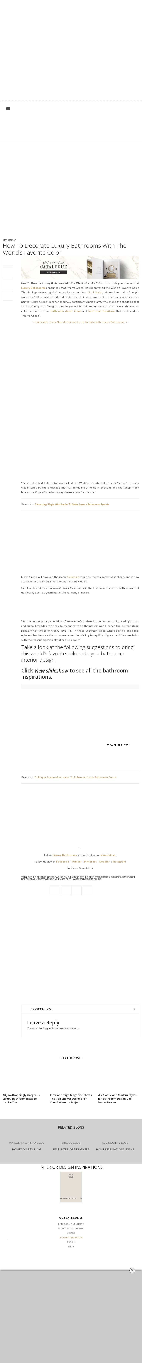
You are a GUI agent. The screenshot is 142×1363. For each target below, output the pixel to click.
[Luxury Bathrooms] (71, 124)
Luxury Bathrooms (47, 879)
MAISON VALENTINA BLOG (26, 1142)
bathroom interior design (95, 877)
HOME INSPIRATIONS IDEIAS (115, 1149)
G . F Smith (95, 292)
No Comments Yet (42, 1008)
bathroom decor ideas (41, 877)
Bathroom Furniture (71, 1224)
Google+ (104, 861)
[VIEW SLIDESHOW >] (80, 686)
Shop (71, 1247)
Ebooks (71, 1242)
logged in (49, 1028)
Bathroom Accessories (71, 1228)
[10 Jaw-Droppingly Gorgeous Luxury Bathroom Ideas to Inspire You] (24, 1077)
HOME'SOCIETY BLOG (26, 1149)
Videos (71, 1233)
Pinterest (90, 861)
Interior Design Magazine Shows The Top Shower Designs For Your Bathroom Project (71, 1098)
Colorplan (73, 576)
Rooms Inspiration (71, 1237)
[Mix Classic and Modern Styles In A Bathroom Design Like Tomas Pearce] (118, 1077)
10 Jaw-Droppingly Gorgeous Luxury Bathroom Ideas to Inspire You (21, 1098)
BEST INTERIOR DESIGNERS (71, 1149)
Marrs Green (65, 879)
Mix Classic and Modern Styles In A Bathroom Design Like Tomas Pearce (116, 1098)
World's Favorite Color (87, 879)
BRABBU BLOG (71, 1142)
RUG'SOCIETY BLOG (115, 1142)
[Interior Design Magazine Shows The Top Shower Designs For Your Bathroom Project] (71, 1077)
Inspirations (9, 240)
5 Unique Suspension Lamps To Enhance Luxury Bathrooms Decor (75, 777)
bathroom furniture (67, 877)
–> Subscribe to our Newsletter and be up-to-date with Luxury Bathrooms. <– (80, 322)
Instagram (119, 861)
